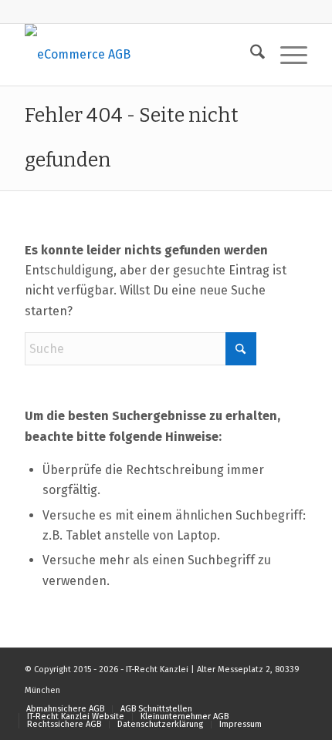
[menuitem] (250, 55)
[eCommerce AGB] (137, 55)
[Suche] (250, 55)
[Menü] (286, 55)
